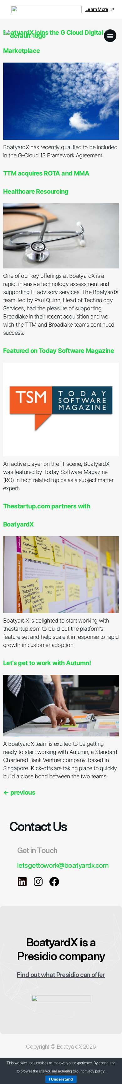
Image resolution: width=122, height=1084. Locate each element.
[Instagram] (38, 882)
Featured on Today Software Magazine (58, 350)
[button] (110, 36)
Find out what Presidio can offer (61, 974)
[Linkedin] (22, 882)
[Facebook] (54, 882)
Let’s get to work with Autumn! (47, 663)
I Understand (61, 1079)
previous (19, 792)
